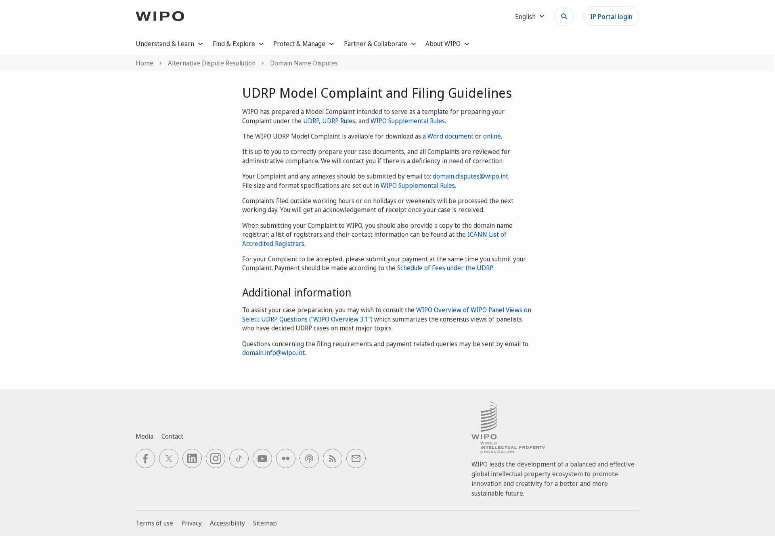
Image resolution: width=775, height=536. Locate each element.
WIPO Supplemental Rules (408, 120)
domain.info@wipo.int (273, 352)
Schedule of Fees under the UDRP (444, 267)
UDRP (311, 120)
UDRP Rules (338, 120)
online (492, 136)
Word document (450, 136)
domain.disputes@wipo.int (470, 176)
